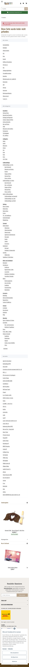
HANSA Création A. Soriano (8, 398)
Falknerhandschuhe (8, 230)
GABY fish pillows (6, 386)
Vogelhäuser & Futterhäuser (8, 257)
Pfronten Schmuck (6, 435)
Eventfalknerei (5, 383)
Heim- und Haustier (8, 185)
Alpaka (4, 141)
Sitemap (4, 87)
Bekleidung (5, 295)
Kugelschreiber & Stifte (9, 269)
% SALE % (5, 99)
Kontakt (4, 59)
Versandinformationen (7, 73)
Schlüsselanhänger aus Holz (8, 165)
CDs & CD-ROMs (8, 283)
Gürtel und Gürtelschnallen (8, 298)
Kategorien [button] (4, 539)
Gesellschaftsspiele (6, 217)
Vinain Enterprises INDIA (7, 475)
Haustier (6, 171)
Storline (4, 480)
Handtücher (7, 336)
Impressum (4, 649)
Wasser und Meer (8, 178)
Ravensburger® (6, 443)
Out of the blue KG (6, 477)
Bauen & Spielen (6, 206)
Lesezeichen (7, 272)
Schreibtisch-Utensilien (9, 276)
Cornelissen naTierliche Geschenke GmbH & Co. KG (12, 369)
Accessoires (7, 243)
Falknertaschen (7, 232)
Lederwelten (5, 412)
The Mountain (5, 455)
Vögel (4, 126)
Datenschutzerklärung (8, 588)
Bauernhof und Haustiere (7, 115)
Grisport (4, 392)
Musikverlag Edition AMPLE (8, 426)
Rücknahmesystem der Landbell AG (9, 79)
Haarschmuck (5, 310)
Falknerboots (7, 228)
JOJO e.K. (4, 406)
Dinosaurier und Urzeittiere (8, 128)
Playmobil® (5, 438)
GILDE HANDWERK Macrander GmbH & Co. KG (11, 494)
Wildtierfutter (7, 255)
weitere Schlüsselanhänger (8, 194)
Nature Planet (5, 432)
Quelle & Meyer (6, 440)
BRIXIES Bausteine (6, 446)
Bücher (4, 278)
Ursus (4, 483)
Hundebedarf (5, 246)
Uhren (6, 345)
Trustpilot (3, 625)
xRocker (4, 472)
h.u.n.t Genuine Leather (7, 395)
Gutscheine (5, 348)
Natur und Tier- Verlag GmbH (8, 429)
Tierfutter (4, 252)
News (4, 56)
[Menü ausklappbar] (2, 1)
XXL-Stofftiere (5, 135)
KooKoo (4, 409)
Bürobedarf (5, 263)
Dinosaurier (5, 145)
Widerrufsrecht (6, 96)
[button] (20, 3)
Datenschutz (10, 649)
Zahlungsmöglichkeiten (7, 70)
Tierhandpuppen (6, 133)
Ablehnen (14, 661)
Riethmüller (5, 486)
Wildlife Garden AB (6, 463)
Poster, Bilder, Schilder (7, 331)
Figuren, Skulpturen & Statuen (8, 320)
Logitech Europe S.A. (7, 469)
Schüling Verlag (6, 452)
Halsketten (5, 312)
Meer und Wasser (6, 124)
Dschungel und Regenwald (7, 117)
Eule (3, 150)
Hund (4, 152)
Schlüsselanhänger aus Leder (10, 198)
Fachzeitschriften (8, 287)
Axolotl (4, 143)
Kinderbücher (7, 290)
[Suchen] (26, 8)
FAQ (3, 53)
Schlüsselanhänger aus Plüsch (8, 180)
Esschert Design (6, 378)
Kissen (4, 329)
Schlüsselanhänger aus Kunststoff (11, 196)
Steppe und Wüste (8, 174)
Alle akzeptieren (14, 652)
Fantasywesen (5, 131)
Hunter (4, 401)
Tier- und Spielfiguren (7, 215)
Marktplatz (5, 47)
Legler (4, 415)
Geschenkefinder (6, 45)
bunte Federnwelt (8, 167)
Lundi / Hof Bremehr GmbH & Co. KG (10, 420)
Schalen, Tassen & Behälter (10, 343)
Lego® (4, 418)
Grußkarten (7, 267)
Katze (4, 157)
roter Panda (5, 159)
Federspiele (7, 237)
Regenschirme (5, 300)
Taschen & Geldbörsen (7, 302)
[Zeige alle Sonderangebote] (27, 502)
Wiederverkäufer (6, 50)
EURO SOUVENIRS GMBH (7, 381)
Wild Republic (5, 460)
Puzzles (4, 213)
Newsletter (5, 76)
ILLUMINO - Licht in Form (7, 403)
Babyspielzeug (5, 220)
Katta (4, 154)
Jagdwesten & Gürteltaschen (10, 234)
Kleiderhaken (7, 338)
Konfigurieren (14, 657)
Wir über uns (5, 65)
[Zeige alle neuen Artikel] (27, 543)
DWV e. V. (4, 372)
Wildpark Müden (6, 466)
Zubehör (6, 241)
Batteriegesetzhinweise (7, 93)
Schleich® (5, 449)
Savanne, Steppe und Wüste (8, 119)
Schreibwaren (5, 265)
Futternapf (6, 248)
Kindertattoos (5, 208)
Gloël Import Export (6, 389)
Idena (4, 489)
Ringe (4, 314)
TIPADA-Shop (5, 457)
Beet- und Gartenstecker (9, 325)
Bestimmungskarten (8, 281)
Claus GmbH (5, 366)
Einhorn (4, 148)
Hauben (6, 239)
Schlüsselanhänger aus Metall (10, 201)
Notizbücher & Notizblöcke (9, 274)
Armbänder (5, 308)
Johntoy (4, 492)
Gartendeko (5, 322)
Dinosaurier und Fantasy (9, 169)
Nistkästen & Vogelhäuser (9, 327)
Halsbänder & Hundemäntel (10, 250)
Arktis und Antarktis (6, 122)
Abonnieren (22, 595)
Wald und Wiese (6, 113)
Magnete (6, 340)
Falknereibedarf (6, 225)
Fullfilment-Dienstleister (7, 62)
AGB (3, 84)
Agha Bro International (7, 361)
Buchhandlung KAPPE (7, 364)
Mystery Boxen (5, 211)
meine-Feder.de (6, 423)
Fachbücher (7, 285)
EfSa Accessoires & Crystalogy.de (9, 375)
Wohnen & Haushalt (6, 334)
